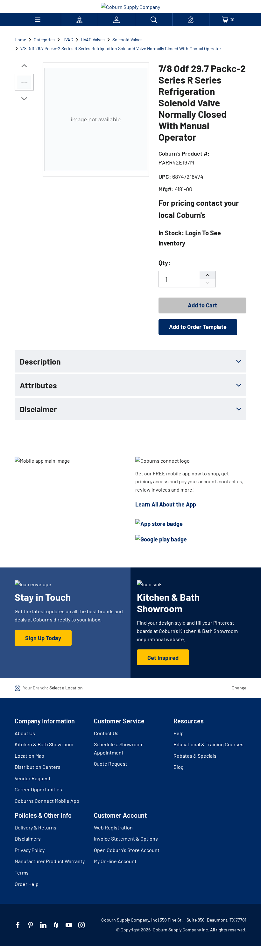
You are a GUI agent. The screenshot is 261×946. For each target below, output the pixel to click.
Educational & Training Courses (208, 744)
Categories (44, 39)
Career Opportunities (38, 789)
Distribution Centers (37, 767)
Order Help (27, 884)
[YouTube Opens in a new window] (69, 925)
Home (20, 39)
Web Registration (113, 827)
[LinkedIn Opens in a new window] (43, 925)
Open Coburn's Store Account (126, 850)
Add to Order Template (198, 326)
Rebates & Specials (194, 756)
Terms (22, 872)
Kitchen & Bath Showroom (44, 744)
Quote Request (110, 764)
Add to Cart (202, 305)
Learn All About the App (165, 504)
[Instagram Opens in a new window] (81, 925)
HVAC (67, 39)
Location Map (29, 756)
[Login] (116, 19)
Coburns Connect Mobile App (47, 801)
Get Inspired (163, 657)
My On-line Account (115, 861)
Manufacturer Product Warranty (50, 861)
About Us (25, 733)
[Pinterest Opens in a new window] (30, 925)
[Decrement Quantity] (207, 283)
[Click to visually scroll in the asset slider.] (24, 66)
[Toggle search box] (153, 19)
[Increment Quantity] (207, 275)
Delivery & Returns (35, 827)
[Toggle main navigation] (38, 19)
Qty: (164, 262)
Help (178, 733)
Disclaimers (28, 838)
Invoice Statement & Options (126, 838)
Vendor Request (33, 778)
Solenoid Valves (127, 39)
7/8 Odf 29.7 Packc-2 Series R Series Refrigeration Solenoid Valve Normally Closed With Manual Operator (120, 48)
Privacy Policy (30, 850)
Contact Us (106, 733)
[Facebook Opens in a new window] (18, 925)
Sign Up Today (43, 637)
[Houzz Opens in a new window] (56, 925)
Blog (178, 767)
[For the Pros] (79, 19)
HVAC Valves (93, 39)
